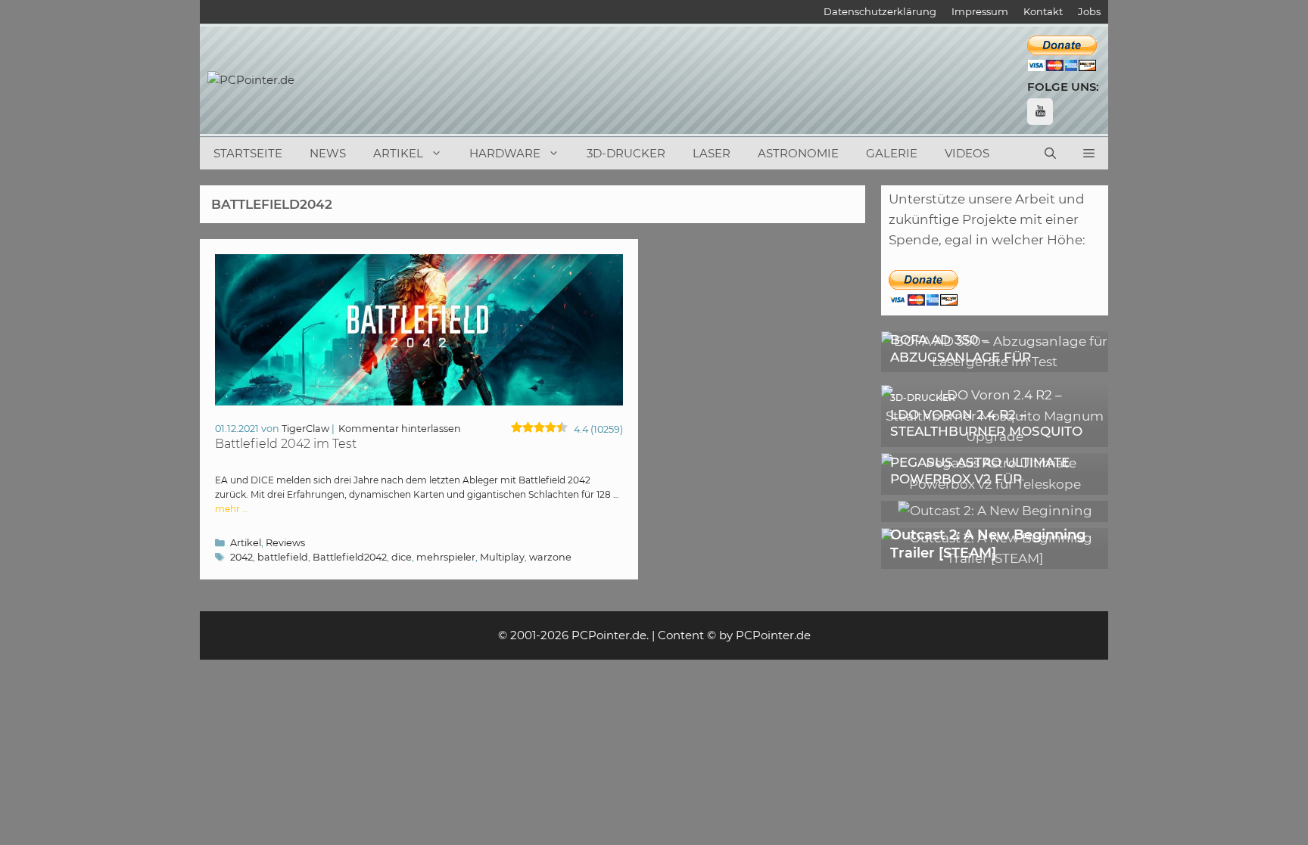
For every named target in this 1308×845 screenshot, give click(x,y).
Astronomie (798, 153)
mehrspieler (445, 557)
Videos (967, 153)
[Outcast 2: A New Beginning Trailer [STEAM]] (994, 558)
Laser (711, 153)
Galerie (891, 153)
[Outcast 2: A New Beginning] (995, 510)
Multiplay (502, 557)
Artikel (398, 153)
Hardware (504, 153)
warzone (550, 557)
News (328, 153)
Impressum (979, 11)
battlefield (282, 557)
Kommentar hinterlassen (399, 428)
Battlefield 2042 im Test (286, 443)
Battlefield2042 (350, 557)
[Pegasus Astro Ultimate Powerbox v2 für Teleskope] (994, 484)
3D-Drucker (626, 153)
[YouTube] (1040, 111)
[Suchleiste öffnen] (1050, 153)
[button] (1089, 153)
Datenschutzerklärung (880, 11)
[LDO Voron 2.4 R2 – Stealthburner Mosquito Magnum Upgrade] (994, 436)
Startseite (247, 153)
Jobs (1089, 11)
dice (401, 557)
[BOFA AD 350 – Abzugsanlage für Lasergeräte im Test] (994, 361)
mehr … (231, 508)
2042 (241, 557)
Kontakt (1043, 11)
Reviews (285, 542)
